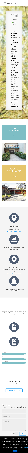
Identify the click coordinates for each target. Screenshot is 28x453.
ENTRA (14, 135)
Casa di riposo (14, 226)
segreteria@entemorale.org (14, 231)
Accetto (15, 450)
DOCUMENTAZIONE (14, 390)
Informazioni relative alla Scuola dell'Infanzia (14, 289)
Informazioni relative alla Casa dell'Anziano (14, 248)
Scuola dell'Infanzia (14, 267)
